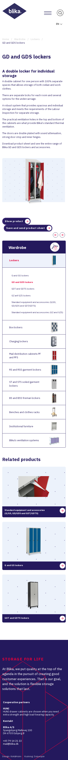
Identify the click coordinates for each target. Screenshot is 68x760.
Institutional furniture (21, 426)
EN (58, 23)
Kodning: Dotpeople (34, 756)
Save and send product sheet (25, 228)
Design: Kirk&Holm (11, 756)
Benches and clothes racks (24, 412)
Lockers (14, 260)
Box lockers (15, 327)
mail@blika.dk (11, 743)
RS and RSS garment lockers (25, 369)
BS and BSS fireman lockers (24, 398)
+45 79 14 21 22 (12, 740)
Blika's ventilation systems (24, 440)
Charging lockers (18, 341)
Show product (14, 221)
